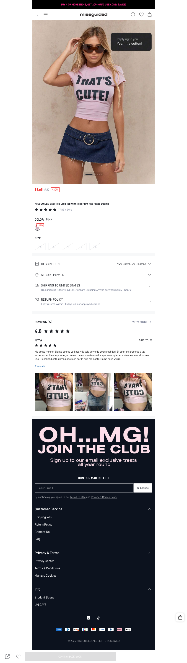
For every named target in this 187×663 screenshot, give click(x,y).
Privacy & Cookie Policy (104, 497)
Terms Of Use (78, 497)
